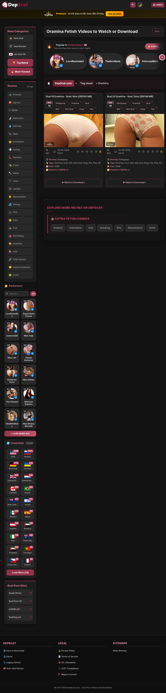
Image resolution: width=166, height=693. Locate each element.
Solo (90, 227)
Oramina (75, 103)
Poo (91, 109)
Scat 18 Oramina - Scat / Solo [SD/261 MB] (69, 96)
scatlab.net (14, 609)
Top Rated (20, 62)
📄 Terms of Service (68, 656)
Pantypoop (60, 103)
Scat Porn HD (15, 601)
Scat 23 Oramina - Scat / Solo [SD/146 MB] (130, 96)
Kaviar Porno (15, 593)
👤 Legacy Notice (12, 662)
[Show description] (54, 151)
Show (157, 31)
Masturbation (135, 227)
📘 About (7, 656)
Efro (119, 227)
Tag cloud (86, 83)
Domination (75, 227)
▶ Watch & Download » (73, 182)
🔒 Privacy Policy (66, 650)
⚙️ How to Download (13, 650)
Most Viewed (20, 71)
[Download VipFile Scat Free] (15, 5)
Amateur (58, 227)
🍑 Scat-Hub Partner (13, 668)
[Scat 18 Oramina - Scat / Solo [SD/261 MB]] (73, 130)
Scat (87, 103)
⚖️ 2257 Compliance (68, 668)
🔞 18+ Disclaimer (67, 662)
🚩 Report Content (67, 674)
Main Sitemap (119, 650)
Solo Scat (69, 109)
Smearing (105, 227)
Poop (81, 109)
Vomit (152, 227)
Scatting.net (15, 617)
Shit (57, 109)
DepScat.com (63, 83)
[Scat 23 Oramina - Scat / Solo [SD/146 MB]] (134, 130)
